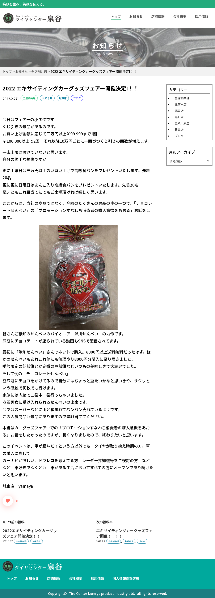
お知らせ (136, 16)
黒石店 (179, 117)
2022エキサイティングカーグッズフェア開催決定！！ (30, 533)
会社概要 (179, 16)
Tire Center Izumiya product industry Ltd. (102, 593)
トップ (12, 578)
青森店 (179, 129)
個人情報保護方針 (126, 578)
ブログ (77, 98)
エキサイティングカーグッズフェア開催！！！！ (124, 533)
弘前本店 (180, 104)
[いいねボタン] (8, 501)
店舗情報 (158, 16)
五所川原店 (182, 123)
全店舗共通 (29, 98)
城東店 (63, 98)
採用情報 (201, 16)
